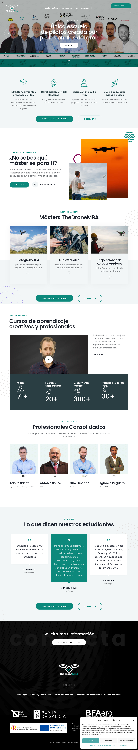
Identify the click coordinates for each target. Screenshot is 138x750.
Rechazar (109, 741)
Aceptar (90, 741)
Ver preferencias (126, 741)
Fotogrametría (28, 260)
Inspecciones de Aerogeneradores (109, 261)
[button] (134, 720)
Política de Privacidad (111, 746)
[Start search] (130, 12)
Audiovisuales (69, 260)
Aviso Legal (123, 746)
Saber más (98, 355)
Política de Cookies (96, 746)
